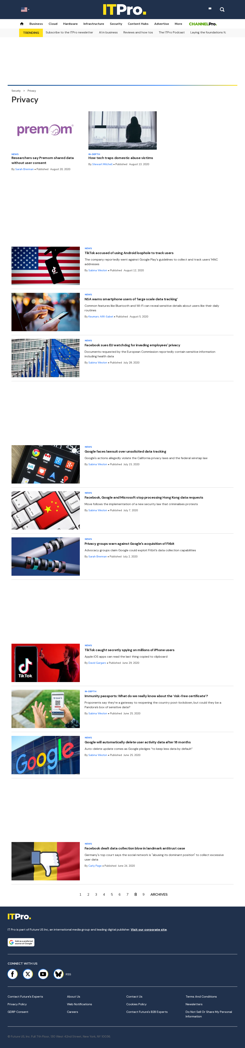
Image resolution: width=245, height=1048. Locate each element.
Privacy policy (17, 1004)
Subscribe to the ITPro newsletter (69, 32)
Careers (72, 1012)
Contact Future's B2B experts (147, 1012)
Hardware (70, 24)
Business (36, 24)
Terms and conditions (201, 997)
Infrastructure (93, 24)
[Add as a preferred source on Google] (21, 942)
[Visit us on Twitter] (28, 974)
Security (116, 24)
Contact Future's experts (25, 997)
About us (73, 997)
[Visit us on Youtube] (43, 974)
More (178, 24)
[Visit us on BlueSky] (57, 974)
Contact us (134, 997)
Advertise (161, 24)
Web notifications (79, 1004)
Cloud (53, 24)
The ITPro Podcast (172, 32)
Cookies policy (136, 1004)
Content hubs (138, 24)
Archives (159, 894)
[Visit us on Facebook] (12, 974)
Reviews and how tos (138, 32)
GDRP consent (18, 1012)
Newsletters (194, 1004)
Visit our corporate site (149, 930)
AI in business (108, 32)
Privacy (32, 90)
